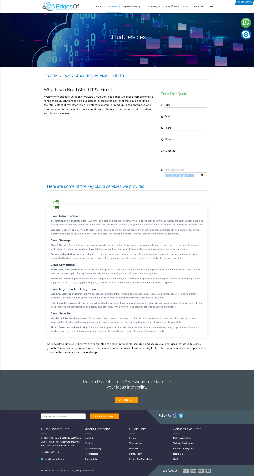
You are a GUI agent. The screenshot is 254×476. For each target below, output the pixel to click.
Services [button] (112, 6)
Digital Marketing (93, 448)
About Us (100, 6)
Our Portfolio (91, 459)
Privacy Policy (135, 454)
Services (89, 443)
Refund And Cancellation (141, 459)
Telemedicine (135, 443)
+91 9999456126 (245, 2)
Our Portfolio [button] (170, 6)
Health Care (179, 454)
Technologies (153, 6)
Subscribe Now (103, 416)
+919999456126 (51, 452)
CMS (175, 459)
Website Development (183, 443)
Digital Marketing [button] (132, 6)
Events (186, 6)
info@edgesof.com (54, 459)
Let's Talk (128, 400)
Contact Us (198, 6)
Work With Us (135, 448)
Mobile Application (182, 438)
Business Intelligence (183, 448)
